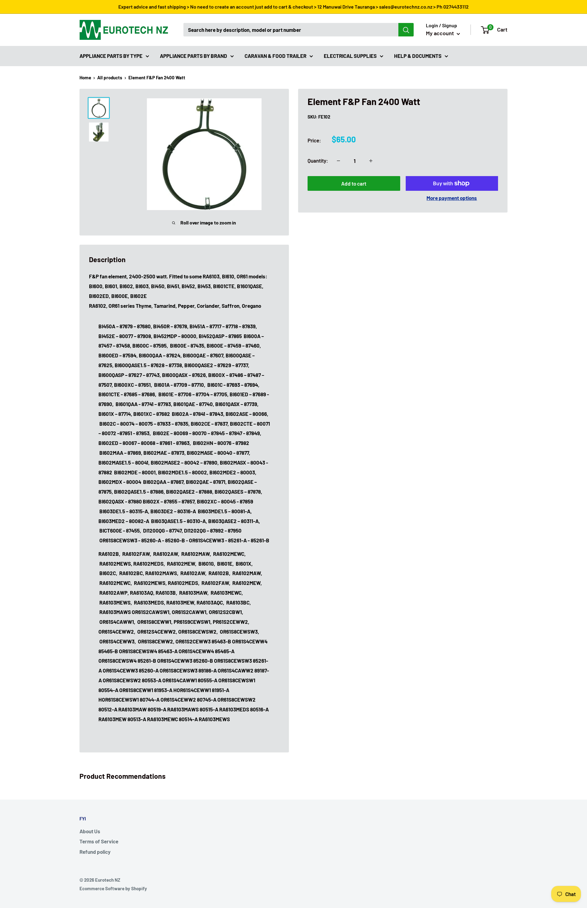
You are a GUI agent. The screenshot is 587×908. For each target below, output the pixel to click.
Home (85, 77)
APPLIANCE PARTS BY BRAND (193, 55)
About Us (89, 831)
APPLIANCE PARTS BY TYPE (110, 55)
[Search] (406, 29)
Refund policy (95, 852)
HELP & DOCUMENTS (417, 55)
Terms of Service (98, 841)
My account (440, 33)
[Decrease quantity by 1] (338, 160)
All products (109, 77)
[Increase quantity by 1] (370, 160)
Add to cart (353, 183)
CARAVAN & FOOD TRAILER (275, 55)
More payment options (451, 198)
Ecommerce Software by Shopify (113, 888)
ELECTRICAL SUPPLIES (350, 55)
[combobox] (290, 29)
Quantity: (318, 160)
